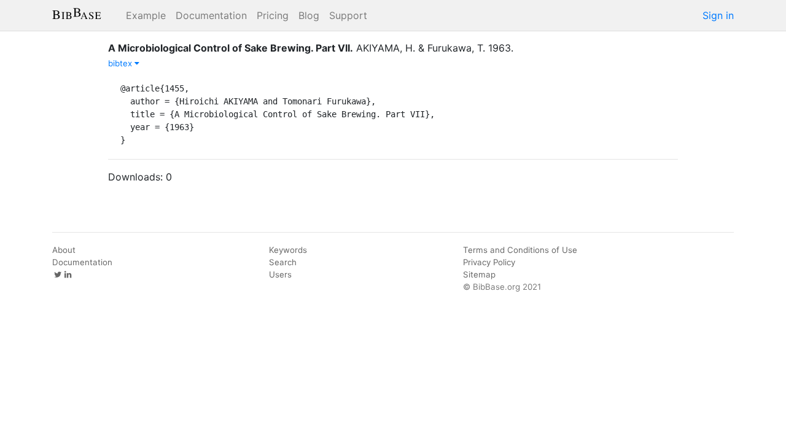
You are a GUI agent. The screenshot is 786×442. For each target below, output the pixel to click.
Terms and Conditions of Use (520, 250)
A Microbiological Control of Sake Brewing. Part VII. (230, 48)
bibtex (121, 63)
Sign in (718, 15)
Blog (308, 15)
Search (283, 262)
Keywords (288, 250)
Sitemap (479, 274)
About (64, 250)
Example (146, 15)
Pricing (273, 15)
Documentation (211, 15)
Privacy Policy (489, 262)
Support (348, 15)
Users (280, 274)
